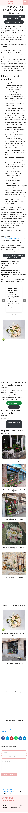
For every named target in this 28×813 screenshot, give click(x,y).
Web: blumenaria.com (14, 450)
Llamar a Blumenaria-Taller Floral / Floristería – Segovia (15, 17)
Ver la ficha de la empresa (14, 22)
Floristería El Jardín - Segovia (14, 716)
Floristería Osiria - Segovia (14, 543)
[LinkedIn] (20, 763)
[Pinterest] (12, 763)
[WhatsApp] (16, 763)
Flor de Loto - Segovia (14, 485)
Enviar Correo (14, 431)
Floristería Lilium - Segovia (14, 602)
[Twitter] (7, 763)
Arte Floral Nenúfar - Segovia (14, 688)
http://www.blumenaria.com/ (11, 238)
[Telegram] (24, 763)
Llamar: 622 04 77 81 (14, 427)
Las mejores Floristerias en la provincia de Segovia (13, 755)
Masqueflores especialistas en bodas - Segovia (14, 572)
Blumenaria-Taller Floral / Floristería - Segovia (14, 659)
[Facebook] (3, 763)
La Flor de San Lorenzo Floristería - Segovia (14, 514)
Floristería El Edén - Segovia (14, 745)
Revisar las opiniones (14, 447)
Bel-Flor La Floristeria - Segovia (14, 630)
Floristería (4, 751)
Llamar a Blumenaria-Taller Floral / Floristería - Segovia (15, 256)
